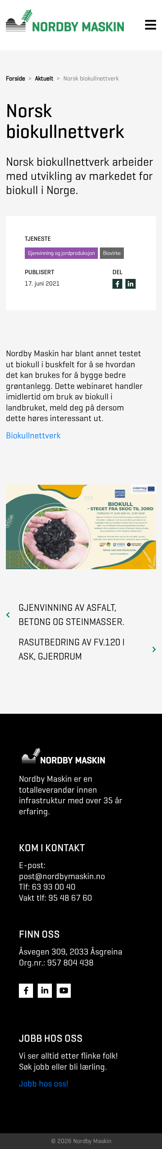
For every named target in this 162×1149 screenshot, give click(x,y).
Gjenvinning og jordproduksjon (61, 253)
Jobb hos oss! (43, 1083)
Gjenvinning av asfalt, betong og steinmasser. (71, 615)
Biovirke (112, 253)
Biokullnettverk (33, 435)
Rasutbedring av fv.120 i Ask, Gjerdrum (71, 649)
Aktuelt (44, 78)
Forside (15, 78)
